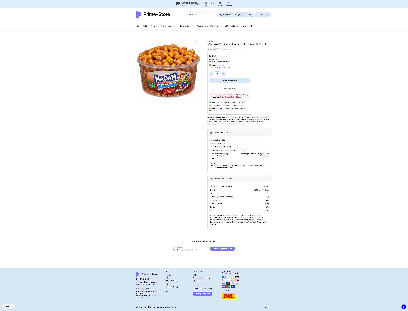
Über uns (168, 275)
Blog (166, 284)
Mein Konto (227, 15)
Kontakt (167, 292)
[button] (262, 14)
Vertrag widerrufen (202, 294)
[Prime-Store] (153, 15)
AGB (194, 275)
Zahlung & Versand (172, 281)
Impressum (197, 284)
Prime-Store (156, 307)
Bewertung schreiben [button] (223, 248)
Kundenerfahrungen (172, 287)
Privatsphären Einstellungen (203, 289)
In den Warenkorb (229, 80)
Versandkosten (225, 62)
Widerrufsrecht (198, 281)
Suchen (167, 278)
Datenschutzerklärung (201, 278)
